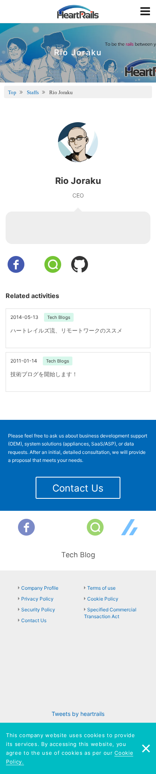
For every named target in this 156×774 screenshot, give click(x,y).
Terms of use (101, 588)
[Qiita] (95, 527)
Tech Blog (78, 554)
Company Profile (39, 588)
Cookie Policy (102, 599)
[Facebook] (26, 527)
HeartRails (78, 11)
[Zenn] (129, 527)
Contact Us (78, 488)
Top (12, 92)
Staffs (33, 92)
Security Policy (38, 610)
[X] (60, 527)
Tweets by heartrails (78, 713)
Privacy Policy (37, 599)
